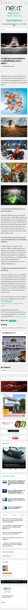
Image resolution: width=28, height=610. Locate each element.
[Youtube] (6, 3)
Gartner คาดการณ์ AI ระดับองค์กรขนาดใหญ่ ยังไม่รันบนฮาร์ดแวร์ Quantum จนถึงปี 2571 (16, 500)
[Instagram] (3, 3)
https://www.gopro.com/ (19, 316)
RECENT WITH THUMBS (8, 476)
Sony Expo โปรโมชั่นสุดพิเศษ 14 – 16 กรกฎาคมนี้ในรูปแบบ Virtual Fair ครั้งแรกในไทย (13, 345)
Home (2, 56)
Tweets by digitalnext (14, 433)
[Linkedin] (1, 3)
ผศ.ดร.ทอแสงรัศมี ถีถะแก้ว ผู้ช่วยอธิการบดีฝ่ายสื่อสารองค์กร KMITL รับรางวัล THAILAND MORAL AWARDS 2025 (16, 492)
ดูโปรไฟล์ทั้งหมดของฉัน (7, 576)
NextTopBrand (14, 20)
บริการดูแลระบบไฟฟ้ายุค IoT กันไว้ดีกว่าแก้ (13, 359)
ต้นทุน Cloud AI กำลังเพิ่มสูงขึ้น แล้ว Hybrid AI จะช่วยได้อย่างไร (15, 507)
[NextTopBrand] (14, 16)
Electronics (6, 56)
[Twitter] (8, 3)
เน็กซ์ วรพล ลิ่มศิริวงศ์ (7, 573)
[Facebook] (10, 3)
